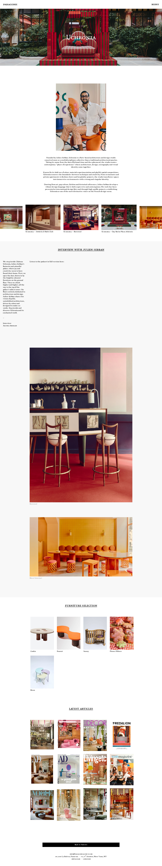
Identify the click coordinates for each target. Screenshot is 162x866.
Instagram (76, 859)
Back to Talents (81, 844)
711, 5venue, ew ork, (94, 856)
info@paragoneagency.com (81, 854)
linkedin (87, 859)
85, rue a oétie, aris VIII (67, 856)
